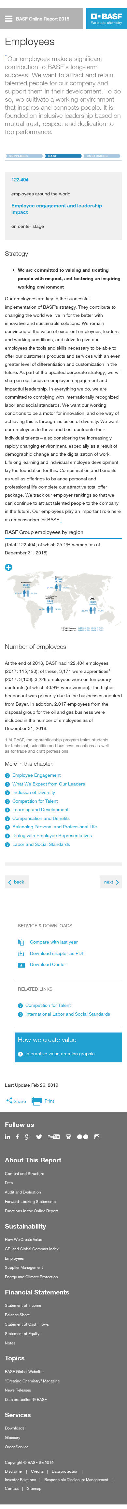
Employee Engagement (36, 775)
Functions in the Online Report (31, 1210)
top (120, 1487)
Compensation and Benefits (41, 818)
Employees (14, 1258)
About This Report (33, 1160)
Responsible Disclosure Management (76, 1479)
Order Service (16, 1446)
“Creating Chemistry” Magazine (32, 1381)
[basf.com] (106, 19)
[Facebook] (17, 1137)
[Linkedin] (7, 1137)
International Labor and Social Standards (67, 1014)
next (108, 881)
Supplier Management (24, 1267)
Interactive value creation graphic (60, 1053)
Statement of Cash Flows (27, 1324)
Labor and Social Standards (41, 844)
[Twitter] (39, 1137)
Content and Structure (24, 1173)
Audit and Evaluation (23, 1192)
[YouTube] (54, 1137)
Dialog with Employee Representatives (52, 835)
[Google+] (27, 1137)
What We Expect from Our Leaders (48, 783)
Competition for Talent (35, 801)
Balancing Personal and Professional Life (54, 826)
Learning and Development (40, 809)
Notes (10, 1343)
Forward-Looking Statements (30, 1201)
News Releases (18, 1390)
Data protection (65, 1471)
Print (49, 1101)
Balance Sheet (17, 1314)
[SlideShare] (69, 1137)
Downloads (14, 1428)
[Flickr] (83, 1137)
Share (20, 1101)
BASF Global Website (23, 1371)
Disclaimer (14, 1471)
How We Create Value (23, 1239)
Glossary (12, 1437)
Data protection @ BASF (26, 1399)
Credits (37, 1471)
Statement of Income (23, 1305)
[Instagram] (97, 1137)
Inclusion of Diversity (33, 792)
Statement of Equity (22, 1333)
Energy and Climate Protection (31, 1276)
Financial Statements (37, 1292)
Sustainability (25, 1226)
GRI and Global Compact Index (32, 1248)
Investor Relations (20, 1479)
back (19, 881)
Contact (12, 1488)
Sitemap (34, 1488)
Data (9, 1182)
